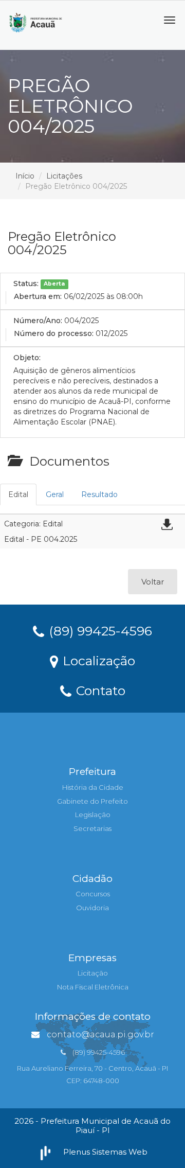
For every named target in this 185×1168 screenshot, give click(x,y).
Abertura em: (38, 296)
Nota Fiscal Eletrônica (92, 987)
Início (24, 176)
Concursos (93, 894)
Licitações (64, 176)
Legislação (92, 814)
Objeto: (27, 357)
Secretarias (92, 828)
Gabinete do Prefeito (92, 801)
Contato (98, 690)
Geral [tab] (55, 494)
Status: (26, 283)
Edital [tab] (18, 494)
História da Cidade (92, 787)
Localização (97, 660)
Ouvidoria (92, 908)
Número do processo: (54, 333)
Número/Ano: (37, 320)
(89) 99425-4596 (98, 630)
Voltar (152, 582)
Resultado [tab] (99, 494)
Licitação (93, 973)
